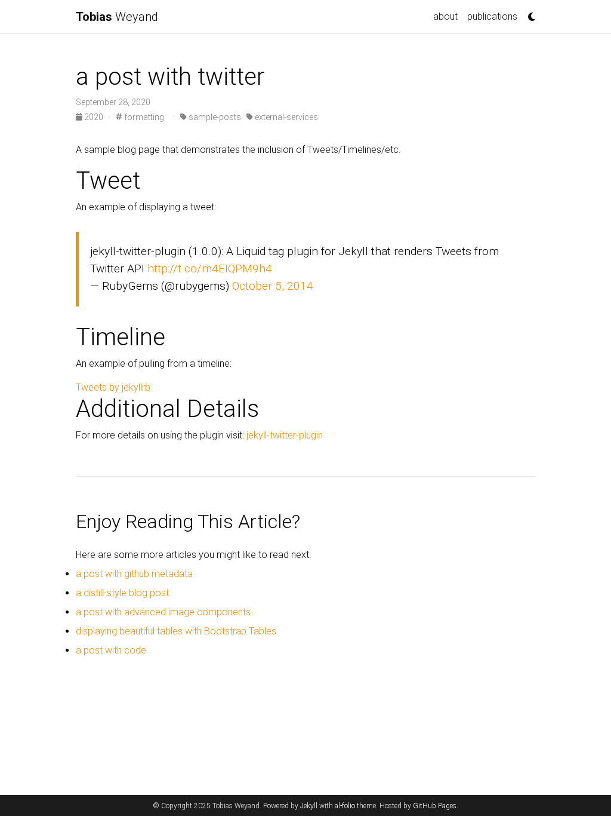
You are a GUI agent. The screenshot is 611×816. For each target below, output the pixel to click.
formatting (143, 117)
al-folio (345, 806)
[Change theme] (528, 13)
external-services (285, 117)
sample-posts (214, 117)
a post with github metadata (134, 573)
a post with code (111, 650)
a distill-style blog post (122, 593)
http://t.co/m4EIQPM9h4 (209, 268)
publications (492, 16)
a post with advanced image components (163, 612)
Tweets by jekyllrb (113, 387)
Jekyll (308, 806)
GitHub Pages (434, 806)
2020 (93, 117)
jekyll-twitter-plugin (284, 435)
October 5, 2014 (272, 286)
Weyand (117, 17)
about (445, 16)
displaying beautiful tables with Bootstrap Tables (176, 631)
